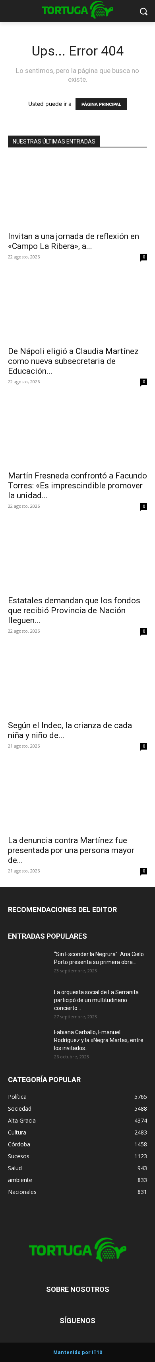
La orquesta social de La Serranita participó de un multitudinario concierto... (96, 1000)
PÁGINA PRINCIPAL (101, 104)
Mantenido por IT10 (77, 1352)
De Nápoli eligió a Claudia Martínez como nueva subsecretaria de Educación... (73, 361)
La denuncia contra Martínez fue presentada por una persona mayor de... (71, 850)
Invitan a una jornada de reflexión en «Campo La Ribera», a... (73, 241)
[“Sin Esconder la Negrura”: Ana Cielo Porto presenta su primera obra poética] (28, 964)
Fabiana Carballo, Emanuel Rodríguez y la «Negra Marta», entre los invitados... (98, 1040)
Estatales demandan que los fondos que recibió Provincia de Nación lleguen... (74, 610)
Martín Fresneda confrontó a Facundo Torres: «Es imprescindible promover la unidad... (77, 485)
